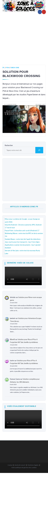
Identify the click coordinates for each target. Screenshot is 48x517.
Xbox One (15, 68)
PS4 (7, 68)
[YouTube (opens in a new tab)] (44, 12)
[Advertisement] (24, 37)
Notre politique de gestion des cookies (24, 467)
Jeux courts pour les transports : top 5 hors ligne (22, 242)
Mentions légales (33, 465)
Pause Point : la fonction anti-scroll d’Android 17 (22, 230)
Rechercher (9, 145)
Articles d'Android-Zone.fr (24, 207)
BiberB (12, 339)
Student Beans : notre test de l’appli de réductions (22, 239)
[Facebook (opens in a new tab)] (40, 12)
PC (4, 68)
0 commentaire (10, 104)
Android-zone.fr (20, 465)
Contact (10, 465)
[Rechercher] (39, 150)
